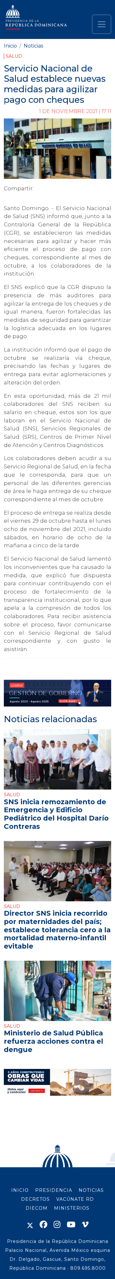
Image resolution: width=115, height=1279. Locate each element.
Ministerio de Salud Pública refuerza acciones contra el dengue (53, 1041)
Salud (14, 56)
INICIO (20, 1190)
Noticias (33, 46)
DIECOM (37, 1208)
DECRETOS (35, 1199)
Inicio (10, 46)
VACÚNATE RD (75, 1199)
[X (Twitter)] (30, 1224)
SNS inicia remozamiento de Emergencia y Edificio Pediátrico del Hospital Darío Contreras (56, 814)
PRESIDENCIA (53, 1190)
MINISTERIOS (71, 1208)
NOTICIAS (91, 1190)
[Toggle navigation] (101, 24)
